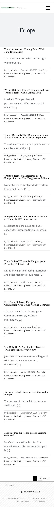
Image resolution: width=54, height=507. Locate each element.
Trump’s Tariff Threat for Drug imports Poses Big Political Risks (24, 262)
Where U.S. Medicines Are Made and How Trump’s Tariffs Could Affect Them (26, 91)
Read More (9, 76)
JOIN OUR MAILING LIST (30, 492)
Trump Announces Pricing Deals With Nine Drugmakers (24, 50)
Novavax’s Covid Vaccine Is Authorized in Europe (26, 393)
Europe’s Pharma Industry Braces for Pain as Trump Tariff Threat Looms (26, 218)
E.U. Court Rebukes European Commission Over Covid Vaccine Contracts (27, 303)
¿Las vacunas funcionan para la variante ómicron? (25, 434)
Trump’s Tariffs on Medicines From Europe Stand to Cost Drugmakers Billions (26, 177)
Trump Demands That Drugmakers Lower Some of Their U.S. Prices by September (26, 136)
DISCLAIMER (9, 485)
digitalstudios (12, 70)
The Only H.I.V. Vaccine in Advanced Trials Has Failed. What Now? (24, 348)
